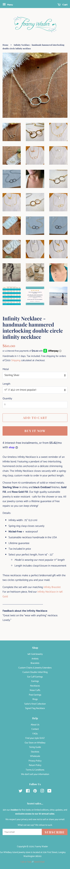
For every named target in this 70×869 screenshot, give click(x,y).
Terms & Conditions (35, 770)
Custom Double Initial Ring (35, 672)
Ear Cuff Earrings (35, 677)
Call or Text (26, 862)
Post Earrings (35, 695)
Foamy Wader (41, 846)
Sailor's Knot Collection (35, 704)
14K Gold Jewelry (35, 654)
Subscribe (55, 832)
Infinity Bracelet (52, 587)
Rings (35, 699)
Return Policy (35, 765)
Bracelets (35, 663)
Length (6, 384)
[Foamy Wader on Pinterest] (35, 792)
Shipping (15, 360)
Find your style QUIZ (35, 738)
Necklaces (35, 686)
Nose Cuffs (35, 690)
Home (5, 44)
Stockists (35, 752)
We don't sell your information (35, 774)
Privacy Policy (35, 761)
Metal (6, 369)
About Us (35, 725)
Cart (64, 4)
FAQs (35, 734)
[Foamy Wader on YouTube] (49, 792)
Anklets (35, 659)
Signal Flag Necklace (35, 708)
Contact (35, 729)
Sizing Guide (35, 747)
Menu (10, 5)
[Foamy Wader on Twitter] (20, 792)
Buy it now (35, 431)
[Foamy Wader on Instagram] (42, 792)
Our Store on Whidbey (35, 743)
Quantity (7, 398)
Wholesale (35, 756)
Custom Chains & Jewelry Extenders (35, 668)
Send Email (39, 862)
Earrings (35, 681)
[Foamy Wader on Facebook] (28, 792)
